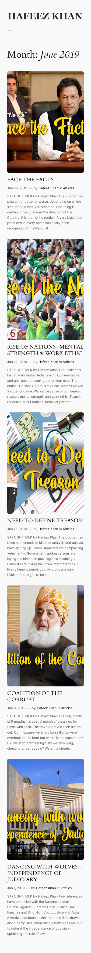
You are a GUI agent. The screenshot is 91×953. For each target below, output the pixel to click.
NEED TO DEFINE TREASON (45, 520)
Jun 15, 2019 (17, 529)
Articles (68, 188)
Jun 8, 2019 (16, 708)
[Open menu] (10, 31)
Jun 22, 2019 (17, 362)
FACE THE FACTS (30, 179)
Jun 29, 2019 (17, 188)
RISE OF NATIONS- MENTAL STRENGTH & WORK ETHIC (45, 350)
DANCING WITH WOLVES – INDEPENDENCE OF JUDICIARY (44, 873)
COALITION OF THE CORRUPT (34, 696)
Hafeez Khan (48, 188)
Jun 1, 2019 (16, 888)
